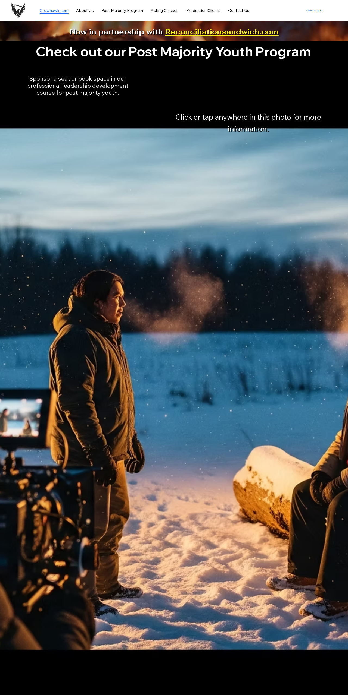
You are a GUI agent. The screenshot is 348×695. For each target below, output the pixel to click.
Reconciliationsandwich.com (222, 32)
